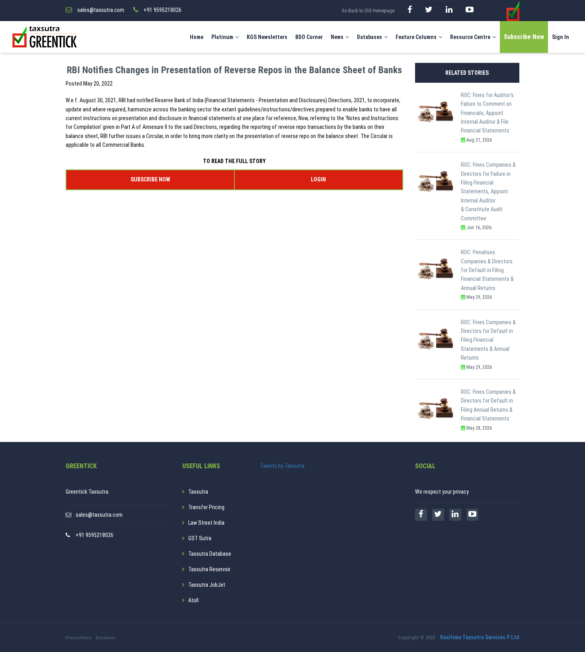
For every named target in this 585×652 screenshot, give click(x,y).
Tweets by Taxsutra (282, 466)
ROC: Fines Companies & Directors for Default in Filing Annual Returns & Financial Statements (488, 405)
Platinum (222, 37)
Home (196, 37)
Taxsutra (198, 492)
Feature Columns (416, 37)
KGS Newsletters (267, 37)
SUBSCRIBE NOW (150, 179)
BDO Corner (309, 37)
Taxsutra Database (209, 554)
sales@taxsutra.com (99, 515)
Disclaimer (106, 638)
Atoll (193, 600)
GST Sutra (199, 538)
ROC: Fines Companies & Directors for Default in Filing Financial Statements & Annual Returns (488, 340)
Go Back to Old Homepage (368, 11)
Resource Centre (470, 37)
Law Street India (206, 523)
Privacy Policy (78, 638)
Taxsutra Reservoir (209, 569)
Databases (369, 37)
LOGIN (318, 179)
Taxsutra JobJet (206, 585)
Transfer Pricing (206, 507)
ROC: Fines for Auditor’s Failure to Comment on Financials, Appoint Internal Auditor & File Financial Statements (487, 113)
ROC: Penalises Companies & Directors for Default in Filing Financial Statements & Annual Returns (487, 270)
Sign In (560, 37)
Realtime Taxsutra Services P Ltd (479, 637)
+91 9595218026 (94, 535)
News (337, 37)
